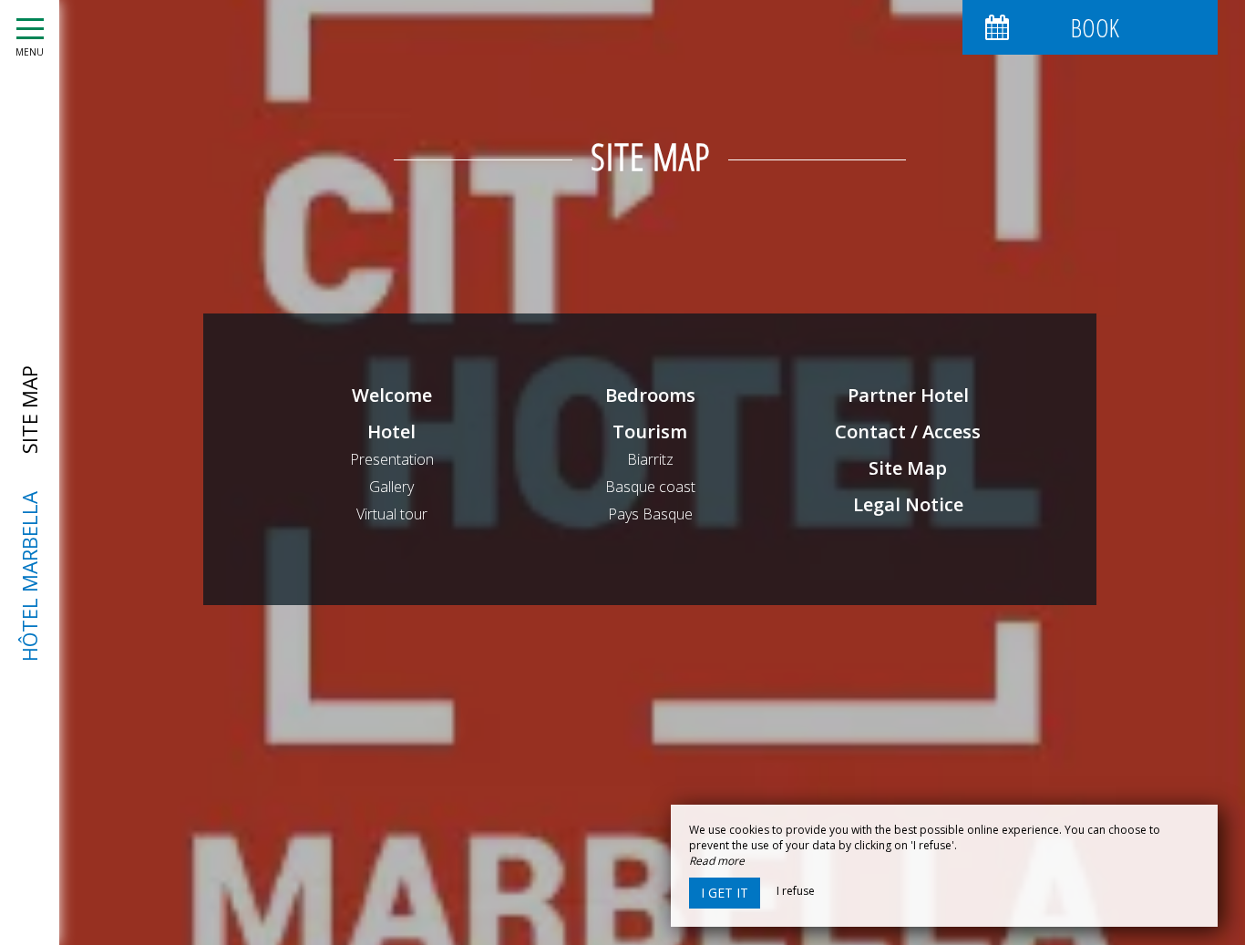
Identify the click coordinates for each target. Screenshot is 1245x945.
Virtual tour (391, 514)
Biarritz (650, 459)
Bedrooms (650, 395)
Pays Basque (650, 514)
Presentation (392, 459)
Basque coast (650, 487)
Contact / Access (908, 431)
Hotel (391, 431)
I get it (724, 892)
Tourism (649, 431)
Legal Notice (908, 504)
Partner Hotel (908, 395)
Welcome (392, 395)
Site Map (908, 468)
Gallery (391, 487)
